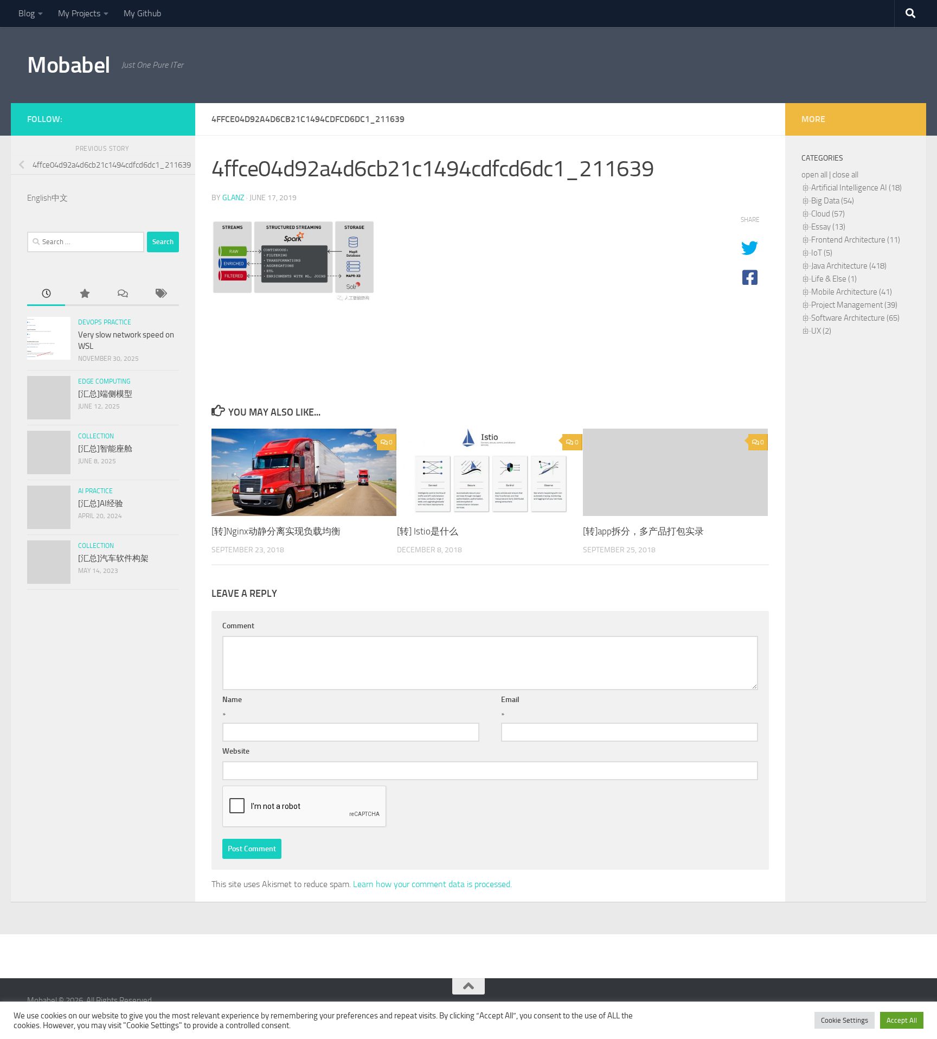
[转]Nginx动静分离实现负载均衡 (276, 531)
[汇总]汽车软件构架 (113, 558)
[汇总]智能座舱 (105, 449)
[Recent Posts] (46, 294)
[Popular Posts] (84, 294)
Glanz (233, 197)
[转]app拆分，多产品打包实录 (643, 531)
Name (232, 699)
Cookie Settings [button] (844, 1020)
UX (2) (821, 331)
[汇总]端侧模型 (105, 394)
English (39, 198)
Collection (96, 436)
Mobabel (69, 65)
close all (845, 175)
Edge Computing (104, 381)
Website (235, 751)
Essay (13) (828, 227)
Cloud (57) (828, 214)
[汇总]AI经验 (100, 503)
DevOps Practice (104, 322)
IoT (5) (821, 253)
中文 (60, 198)
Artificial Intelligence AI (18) (856, 188)
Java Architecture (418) (849, 266)
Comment (238, 625)
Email (510, 699)
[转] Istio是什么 (427, 531)
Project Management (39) (854, 305)
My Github (142, 13)
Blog (26, 13)
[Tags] (160, 294)
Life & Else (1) (834, 279)
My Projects (79, 13)
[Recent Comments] (122, 294)
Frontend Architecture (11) (855, 240)
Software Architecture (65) (855, 318)
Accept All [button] (902, 1020)
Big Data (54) (832, 201)
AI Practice (95, 491)
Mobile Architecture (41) (851, 292)
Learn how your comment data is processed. (432, 884)
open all (814, 175)
